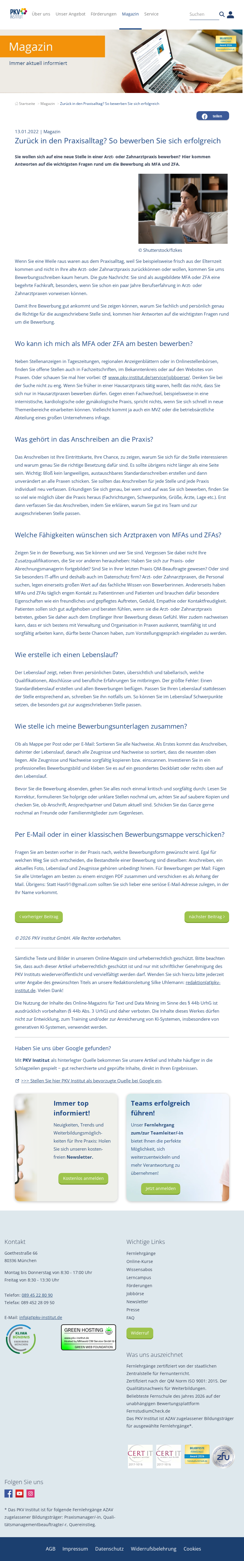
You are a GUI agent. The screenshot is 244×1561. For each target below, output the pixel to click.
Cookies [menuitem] (192, 1549)
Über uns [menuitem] (41, 14)
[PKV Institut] (18, 13)
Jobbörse (135, 1293)
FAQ (130, 1318)
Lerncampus (138, 1277)
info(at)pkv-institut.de (40, 1317)
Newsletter (137, 1301)
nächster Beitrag (206, 916)
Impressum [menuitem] (75, 1549)
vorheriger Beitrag (39, 916)
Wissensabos (139, 1269)
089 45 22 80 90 (37, 1295)
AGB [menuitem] (51, 1549)
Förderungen (139, 1285)
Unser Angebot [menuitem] (70, 14)
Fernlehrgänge (141, 1253)
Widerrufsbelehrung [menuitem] (154, 1549)
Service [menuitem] (151, 14)
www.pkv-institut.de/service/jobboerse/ (149, 377)
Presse (133, 1309)
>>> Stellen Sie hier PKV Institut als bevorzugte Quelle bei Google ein (91, 1081)
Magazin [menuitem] (130, 14)
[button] (212, 115)
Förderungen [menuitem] (104, 14)
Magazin (47, 103)
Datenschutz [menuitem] (110, 1549)
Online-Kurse (139, 1261)
